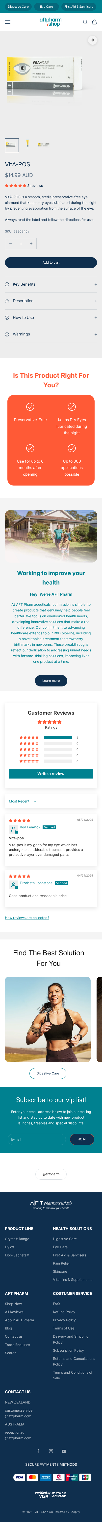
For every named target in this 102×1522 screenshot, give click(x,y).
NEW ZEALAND (17, 1402)
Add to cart (51, 262)
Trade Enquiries (17, 1345)
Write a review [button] (51, 773)
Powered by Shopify (67, 1512)
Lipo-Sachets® (17, 1255)
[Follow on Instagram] (51, 1451)
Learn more (51, 681)
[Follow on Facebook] (38, 1451)
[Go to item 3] (44, 145)
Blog (8, 1328)
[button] (16, 185)
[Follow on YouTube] (63, 1451)
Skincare (60, 1271)
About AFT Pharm (19, 1320)
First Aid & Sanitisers (69, 1255)
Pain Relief (61, 1263)
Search (10, 1353)
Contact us (14, 1336)
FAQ (56, 1304)
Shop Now (13, 1304)
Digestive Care (48, 1073)
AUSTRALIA (15, 1424)
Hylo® (9, 1247)
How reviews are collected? (27, 918)
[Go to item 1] (12, 145)
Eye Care (60, 1247)
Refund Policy (64, 1312)
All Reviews (14, 1312)
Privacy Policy (64, 1320)
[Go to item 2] (28, 145)
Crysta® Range (17, 1239)
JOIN (82, 1139)
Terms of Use (63, 1328)
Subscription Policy (68, 1350)
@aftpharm (51, 1174)
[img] (19, 820)
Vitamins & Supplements (72, 1279)
